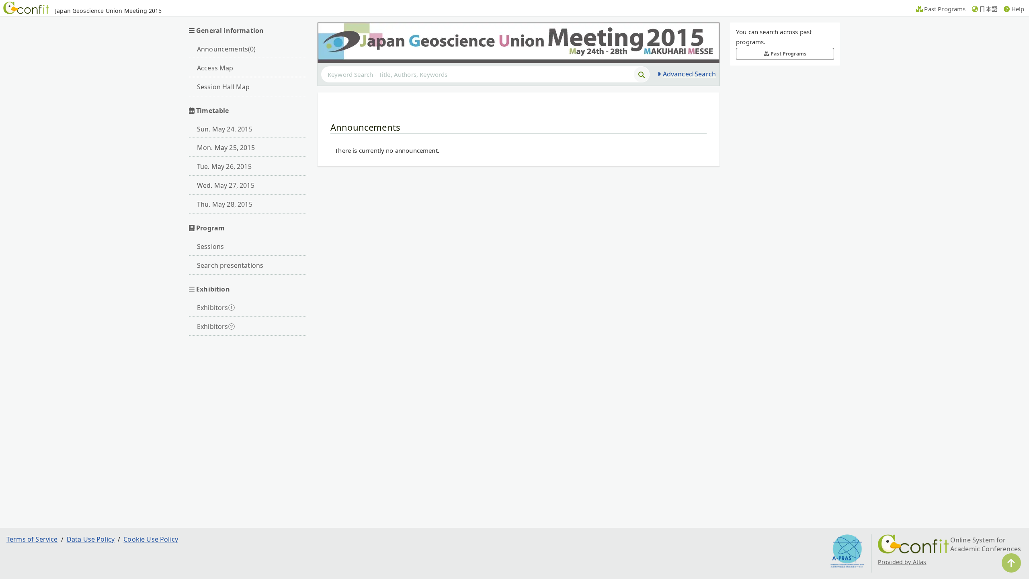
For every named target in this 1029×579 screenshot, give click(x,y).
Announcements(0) (226, 49)
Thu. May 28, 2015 (224, 204)
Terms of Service (32, 539)
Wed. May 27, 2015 (225, 185)
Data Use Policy (91, 539)
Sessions (210, 246)
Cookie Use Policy (150, 539)
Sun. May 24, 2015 (224, 129)
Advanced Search (689, 74)
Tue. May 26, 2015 (224, 166)
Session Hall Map (223, 86)
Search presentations (230, 265)
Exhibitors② (216, 326)
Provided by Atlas (902, 562)
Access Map (215, 68)
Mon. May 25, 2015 (226, 147)
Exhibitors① (216, 307)
